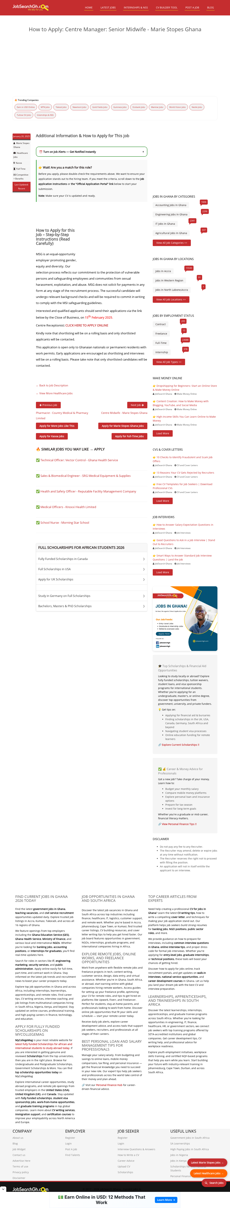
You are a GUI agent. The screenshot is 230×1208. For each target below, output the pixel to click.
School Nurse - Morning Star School (64, 522)
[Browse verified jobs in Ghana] (185, 618)
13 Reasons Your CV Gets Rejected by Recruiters (185, 472)
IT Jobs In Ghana (165, 223)
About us (18, 1137)
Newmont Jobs (79, 107)
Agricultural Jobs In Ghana (171, 233)
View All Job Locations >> (171, 299)
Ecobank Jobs (139, 107)
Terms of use (20, 1166)
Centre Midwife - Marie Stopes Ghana (124, 413)
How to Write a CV (128, 1155)
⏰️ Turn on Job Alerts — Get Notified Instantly (91, 151)
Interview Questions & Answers (136, 1149)
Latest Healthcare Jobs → (209, 1173)
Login (68, 1143)
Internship (161, 352)
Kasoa (19, 162)
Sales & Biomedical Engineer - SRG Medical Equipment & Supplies (85, 476)
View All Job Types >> (168, 362)
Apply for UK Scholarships (91, 579)
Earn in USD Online (26, 107)
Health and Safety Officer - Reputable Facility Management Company (88, 491)
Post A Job (71, 1149)
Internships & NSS (45, 115)
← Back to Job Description (52, 385)
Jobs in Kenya (178, 1160)
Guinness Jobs (119, 107)
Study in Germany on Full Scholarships (91, 596)
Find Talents (72, 1155)
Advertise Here (21, 1160)
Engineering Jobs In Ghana (171, 214)
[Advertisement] (115, 63)
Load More (162, 433)
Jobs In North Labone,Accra (171, 289)
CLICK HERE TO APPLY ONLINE (86, 325)
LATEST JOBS (108, 7)
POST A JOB (192, 7)
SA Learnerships (180, 1143)
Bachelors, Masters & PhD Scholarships (91, 606)
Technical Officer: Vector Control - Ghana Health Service (79, 460)
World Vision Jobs (177, 107)
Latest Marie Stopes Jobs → (207, 1162)
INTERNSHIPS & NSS (136, 7)
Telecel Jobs (61, 107)
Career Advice (126, 1160)
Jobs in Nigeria (179, 1155)
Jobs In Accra (163, 271)
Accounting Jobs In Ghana (170, 205)
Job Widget (19, 1149)
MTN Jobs (45, 107)
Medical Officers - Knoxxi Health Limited (68, 507)
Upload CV (124, 1166)
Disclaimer (19, 1178)
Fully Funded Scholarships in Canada (91, 559)
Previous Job (49, 405)
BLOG (210, 7)
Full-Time (21, 168)
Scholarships (125, 1172)
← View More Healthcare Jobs (54, 393)
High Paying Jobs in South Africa (189, 1149)
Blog (15, 1143)
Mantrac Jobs (157, 107)
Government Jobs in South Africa (190, 1137)
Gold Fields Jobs (99, 107)
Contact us (19, 1155)
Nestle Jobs (197, 107)
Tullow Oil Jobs (24, 115)
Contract (160, 324)
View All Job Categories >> (171, 242)
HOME (89, 7)
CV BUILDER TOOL (166, 7)
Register (70, 1137)
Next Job (136, 405)
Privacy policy (21, 1172)
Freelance (161, 333)
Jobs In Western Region (169, 280)
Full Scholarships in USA (91, 569)
